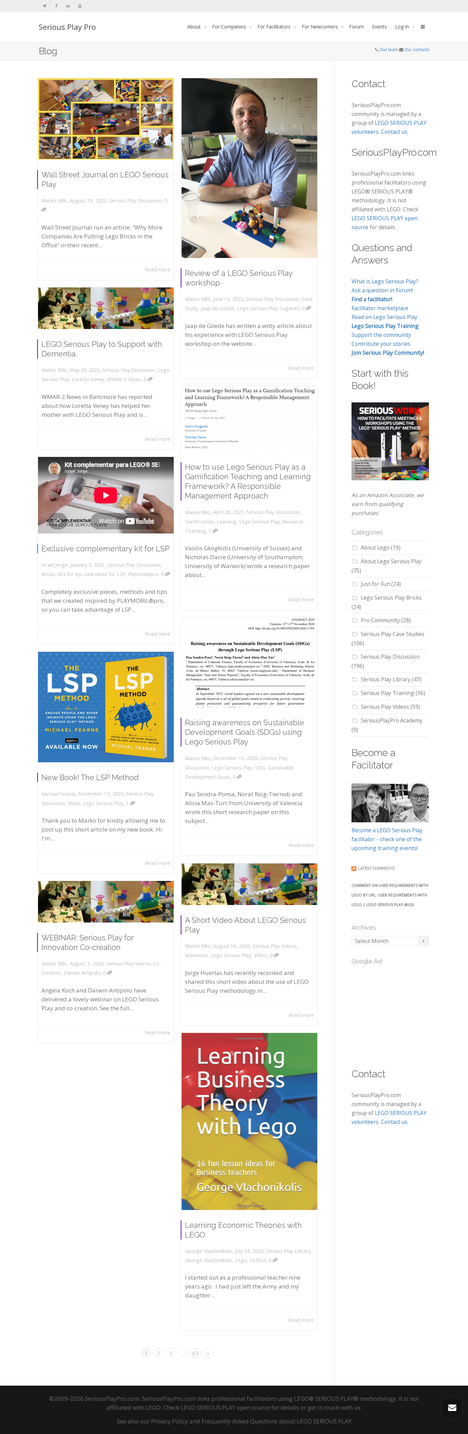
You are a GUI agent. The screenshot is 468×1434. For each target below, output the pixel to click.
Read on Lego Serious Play (384, 317)
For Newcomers (320, 26)
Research (292, 521)
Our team (389, 49)
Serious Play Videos (275, 946)
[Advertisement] (403, 1012)
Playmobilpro (143, 574)
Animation (196, 955)
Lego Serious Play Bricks (391, 597)
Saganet (289, 308)
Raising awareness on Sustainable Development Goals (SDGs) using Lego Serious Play (244, 732)
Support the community (381, 335)
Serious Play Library (288, 1251)
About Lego (375, 547)
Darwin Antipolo (82, 972)
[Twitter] (44, 5)
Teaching (195, 531)
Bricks (48, 574)
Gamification (199, 521)
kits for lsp (70, 574)
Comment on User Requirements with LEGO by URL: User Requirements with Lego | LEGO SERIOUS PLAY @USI (390, 895)
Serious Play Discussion (135, 200)
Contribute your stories (381, 344)
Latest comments (376, 868)
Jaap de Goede (217, 308)
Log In (402, 26)
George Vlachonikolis (208, 1260)
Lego (241, 1260)
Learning (226, 521)
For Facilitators (274, 26)
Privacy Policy (169, 1421)
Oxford (257, 1260)
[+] (106, 119)
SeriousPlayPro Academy (391, 720)
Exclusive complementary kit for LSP (105, 548)
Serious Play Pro (67, 27)
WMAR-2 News (124, 379)
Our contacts (416, 49)
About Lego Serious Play (391, 561)
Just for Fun (375, 584)
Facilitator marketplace (380, 308)
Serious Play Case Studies (392, 634)
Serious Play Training (387, 693)
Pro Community (380, 620)
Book (74, 803)
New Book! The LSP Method (90, 777)
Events (379, 26)
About (194, 26)
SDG (260, 767)
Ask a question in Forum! (382, 290)
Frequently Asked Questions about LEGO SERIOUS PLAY (276, 1421)
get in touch (324, 1407)
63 (195, 1353)
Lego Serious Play (257, 308)
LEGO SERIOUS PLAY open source (225, 1407)
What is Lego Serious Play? (385, 281)
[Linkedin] (68, 5)
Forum (356, 26)
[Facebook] (56, 5)
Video (260, 955)
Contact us (394, 132)
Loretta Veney (88, 379)
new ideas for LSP (105, 574)
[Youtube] (79, 5)
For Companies (229, 26)
